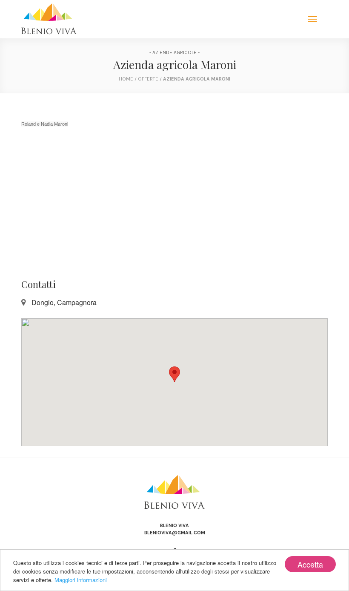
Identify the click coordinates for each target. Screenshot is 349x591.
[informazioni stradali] (174, 382)
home (126, 79)
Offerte (149, 79)
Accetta (310, 564)
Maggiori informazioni (80, 580)
